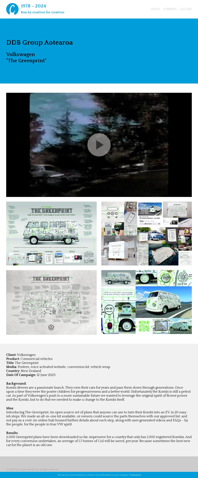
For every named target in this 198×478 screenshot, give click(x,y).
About (155, 9)
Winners (170, 9)
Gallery (186, 9)
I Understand (135, 475)
